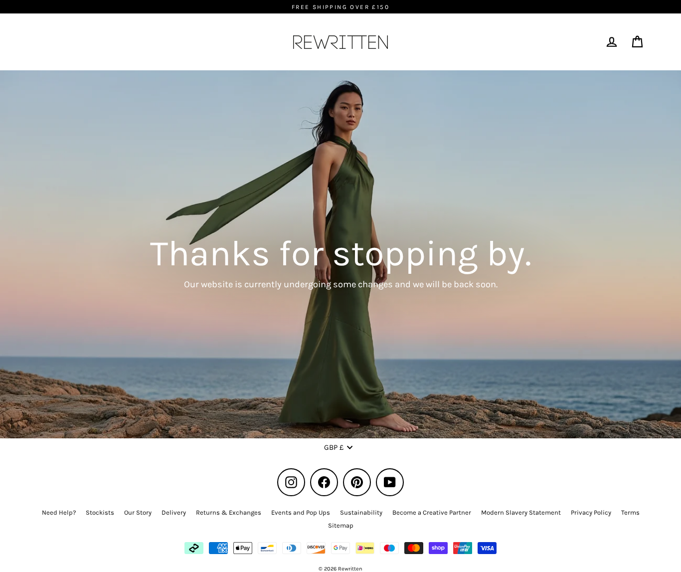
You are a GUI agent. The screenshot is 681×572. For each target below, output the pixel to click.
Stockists (100, 512)
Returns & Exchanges (228, 512)
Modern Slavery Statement (521, 512)
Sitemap (340, 525)
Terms (630, 512)
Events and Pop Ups (300, 512)
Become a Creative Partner (431, 512)
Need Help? (59, 512)
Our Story (138, 512)
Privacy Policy (591, 512)
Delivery (174, 512)
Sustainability (361, 512)
